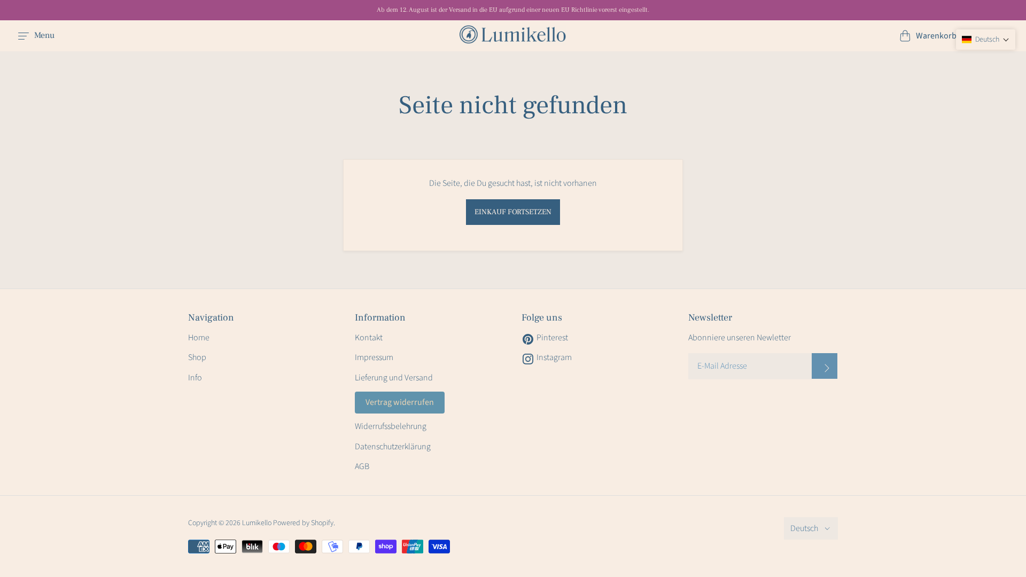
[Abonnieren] (824, 366)
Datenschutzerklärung (393, 447)
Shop (197, 357)
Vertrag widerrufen (400, 402)
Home (198, 338)
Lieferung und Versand (394, 378)
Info (195, 378)
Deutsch (804, 528)
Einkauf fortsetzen (513, 212)
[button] (986, 39)
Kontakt (369, 338)
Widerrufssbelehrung (390, 426)
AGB (362, 466)
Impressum (374, 357)
